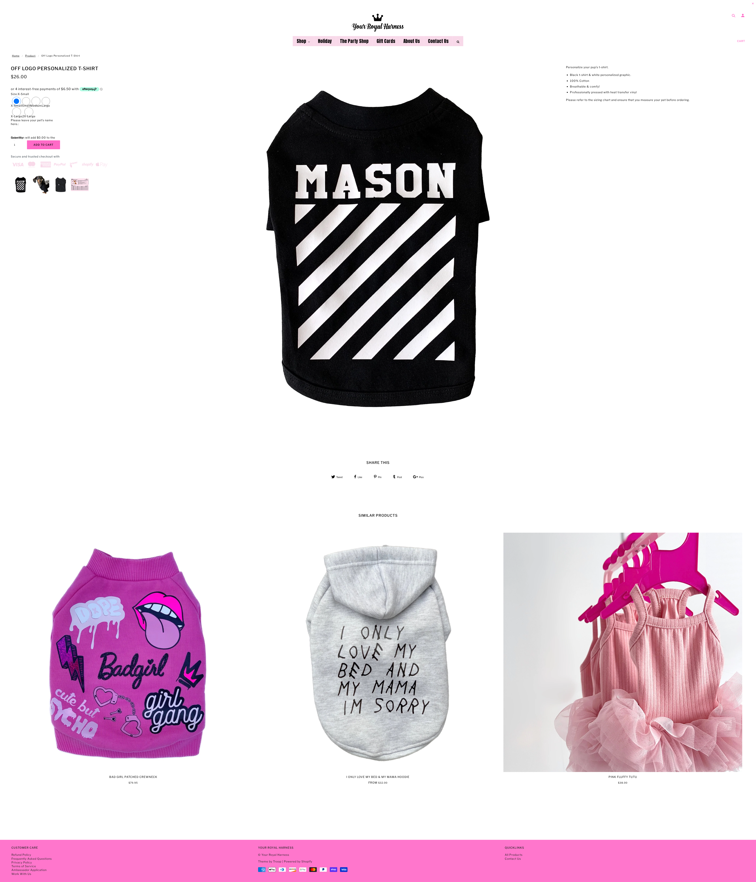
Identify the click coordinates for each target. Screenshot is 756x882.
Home (15, 55)
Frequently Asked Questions (31, 858)
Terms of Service (23, 866)
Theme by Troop (269, 861)
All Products (514, 854)
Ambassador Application (29, 870)
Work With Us (21, 873)
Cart (741, 41)
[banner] (378, 22)
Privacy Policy (21, 862)
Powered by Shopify (298, 861)
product (30, 55)
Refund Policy (21, 854)
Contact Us (513, 858)
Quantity (17, 137)
